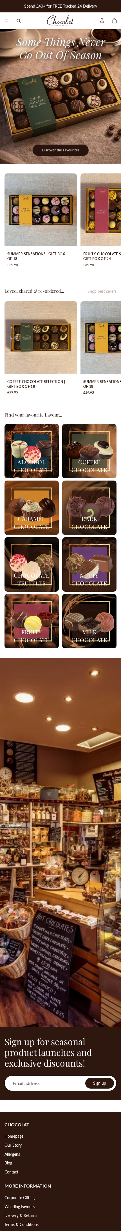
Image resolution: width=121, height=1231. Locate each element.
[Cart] (114, 21)
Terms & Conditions (22, 1224)
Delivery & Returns (21, 1215)
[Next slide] (110, 223)
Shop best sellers (102, 291)
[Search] (18, 21)
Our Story (13, 1145)
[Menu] (6, 20)
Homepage (14, 1136)
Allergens (12, 1154)
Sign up (99, 1083)
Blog (8, 1162)
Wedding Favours (20, 1206)
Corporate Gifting (20, 1197)
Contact (11, 1172)
